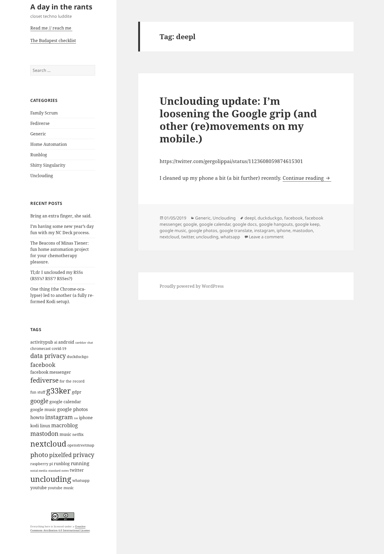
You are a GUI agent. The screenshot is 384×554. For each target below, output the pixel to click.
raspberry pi (41, 463)
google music (43, 409)
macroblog (64, 425)
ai (55, 342)
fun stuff (37, 392)
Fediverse (40, 123)
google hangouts (276, 224)
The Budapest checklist (53, 40)
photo (39, 454)
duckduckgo (77, 356)
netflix (78, 434)
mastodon (44, 434)
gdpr (77, 392)
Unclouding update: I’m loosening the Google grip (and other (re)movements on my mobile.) (238, 119)
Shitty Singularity (47, 165)
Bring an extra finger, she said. (60, 216)
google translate (235, 230)
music (65, 434)
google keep (307, 224)
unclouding (50, 479)
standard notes (58, 470)
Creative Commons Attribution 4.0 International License (60, 528)
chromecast (40, 348)
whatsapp (81, 480)
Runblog (38, 155)
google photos (72, 409)
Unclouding (41, 175)
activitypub (41, 342)
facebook (42, 364)
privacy (83, 455)
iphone (86, 417)
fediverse (44, 380)
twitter (77, 470)
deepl (250, 218)
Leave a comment (266, 237)
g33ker (58, 390)
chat (90, 342)
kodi (34, 426)
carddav (80, 342)
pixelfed (60, 455)
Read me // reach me (50, 28)
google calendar (65, 402)
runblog (62, 463)
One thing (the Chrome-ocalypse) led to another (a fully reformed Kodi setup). (62, 295)
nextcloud (48, 443)
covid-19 (59, 348)
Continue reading (307, 178)
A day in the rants (61, 6)
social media (38, 470)
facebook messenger (50, 372)
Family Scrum (44, 113)
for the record (72, 381)
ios (76, 418)
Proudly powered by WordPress (192, 286)
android (66, 342)
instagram (59, 417)
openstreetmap (80, 445)
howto (37, 417)
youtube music (61, 487)
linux (45, 426)
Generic (38, 134)
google (39, 401)
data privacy (48, 356)
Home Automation (48, 144)
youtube (38, 487)
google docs (244, 224)
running (80, 463)
